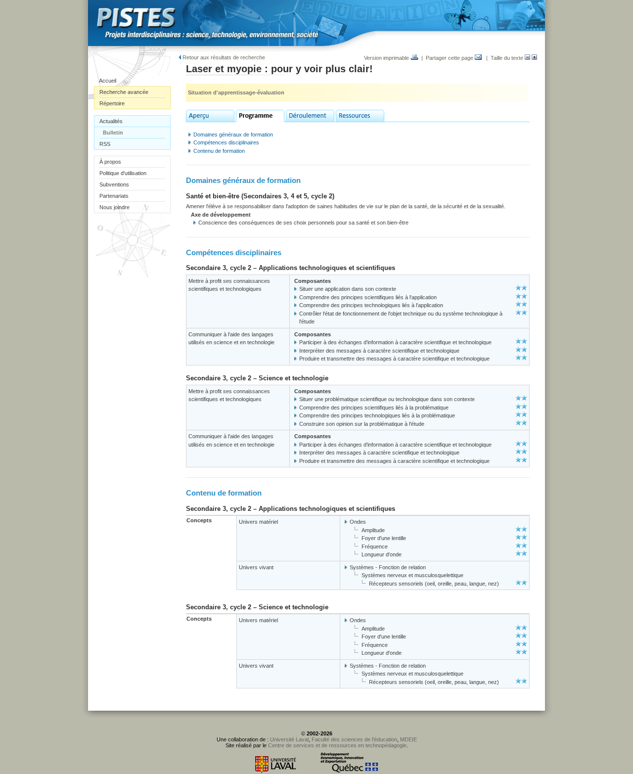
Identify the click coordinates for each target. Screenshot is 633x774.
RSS (104, 144)
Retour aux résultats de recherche (223, 57)
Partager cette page (450, 58)
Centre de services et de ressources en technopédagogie (337, 745)
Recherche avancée (123, 92)
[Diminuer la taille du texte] (527, 58)
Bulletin (113, 133)
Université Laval (289, 739)
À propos (110, 162)
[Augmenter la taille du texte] (534, 58)
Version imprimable (387, 58)
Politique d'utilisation (122, 173)
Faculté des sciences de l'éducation (354, 739)
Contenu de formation (219, 151)
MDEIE (408, 739)
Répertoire (112, 103)
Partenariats (114, 196)
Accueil (107, 81)
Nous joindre (114, 207)
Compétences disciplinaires (226, 142)
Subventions (114, 184)
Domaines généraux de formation (233, 134)
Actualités (111, 121)
